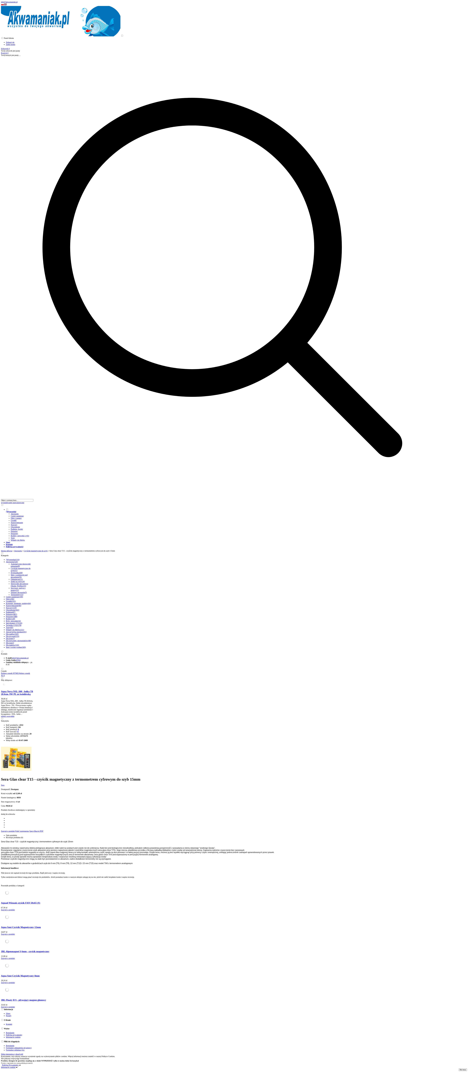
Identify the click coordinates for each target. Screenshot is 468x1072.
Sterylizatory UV (14, 623)
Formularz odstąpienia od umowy (19, 1048)
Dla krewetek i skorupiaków (18, 641)
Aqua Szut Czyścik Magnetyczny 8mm (20, 976)
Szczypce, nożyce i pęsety (18, 589)
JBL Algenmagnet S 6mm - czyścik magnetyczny (25, 951)
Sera (2, 785)
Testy (13, 538)
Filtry (10, 599)
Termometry (17, 595)
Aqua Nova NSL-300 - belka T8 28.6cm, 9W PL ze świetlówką (17, 692)
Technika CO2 (13, 625)
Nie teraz (463, 1070)
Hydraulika (17, 573)
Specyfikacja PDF (36, 831)
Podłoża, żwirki (17, 529)
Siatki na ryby (18, 581)
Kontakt (4, 654)
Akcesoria (15, 514)
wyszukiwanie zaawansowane (12, 503)
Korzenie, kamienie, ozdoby (18, 603)
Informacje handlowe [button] (10, 868)
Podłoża (10, 612)
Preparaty (14, 534)
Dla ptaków (12, 645)
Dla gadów (12, 634)
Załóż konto (10, 44)
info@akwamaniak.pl (9, 2)
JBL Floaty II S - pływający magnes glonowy (23, 1000)
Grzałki (13, 520)
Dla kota (10, 638)
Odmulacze (17, 579)
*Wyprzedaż (13, 560)
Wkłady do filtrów (18, 540)
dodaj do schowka (8, 814)
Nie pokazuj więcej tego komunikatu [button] (15, 1059)
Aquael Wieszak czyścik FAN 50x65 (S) (20, 903)
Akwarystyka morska (16, 632)
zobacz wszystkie (7, 716)
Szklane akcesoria (19, 592)
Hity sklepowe (6, 680)
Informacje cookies (13, 1037)
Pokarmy (14, 531)
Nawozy (14, 525)
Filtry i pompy (16, 518)
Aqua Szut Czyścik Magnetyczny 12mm (21, 927)
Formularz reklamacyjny (15, 1050)
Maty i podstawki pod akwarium (19, 576)
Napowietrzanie (17, 523)
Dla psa (10, 643)
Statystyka (5, 721)
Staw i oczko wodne (16, 647)
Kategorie (5, 555)
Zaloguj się (10, 42)
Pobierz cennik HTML (10, 673)
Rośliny (10, 619)
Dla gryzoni (12, 636)
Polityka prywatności (14, 1035)
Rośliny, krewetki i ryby (20, 536)
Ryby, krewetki (13, 621)
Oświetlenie (15, 527)
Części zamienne (17, 516)
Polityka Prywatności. (10, 1065)
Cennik (4, 671)
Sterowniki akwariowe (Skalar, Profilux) (19, 585)
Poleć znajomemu (22, 831)
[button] (2, 5)
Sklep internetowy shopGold (12, 1054)
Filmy (8, 1013)
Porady (8, 1016)
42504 (18, 660)
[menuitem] (225, 524)
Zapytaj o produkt (8, 831)
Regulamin (10, 1033)
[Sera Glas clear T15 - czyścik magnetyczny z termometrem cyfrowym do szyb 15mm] (16, 773)
